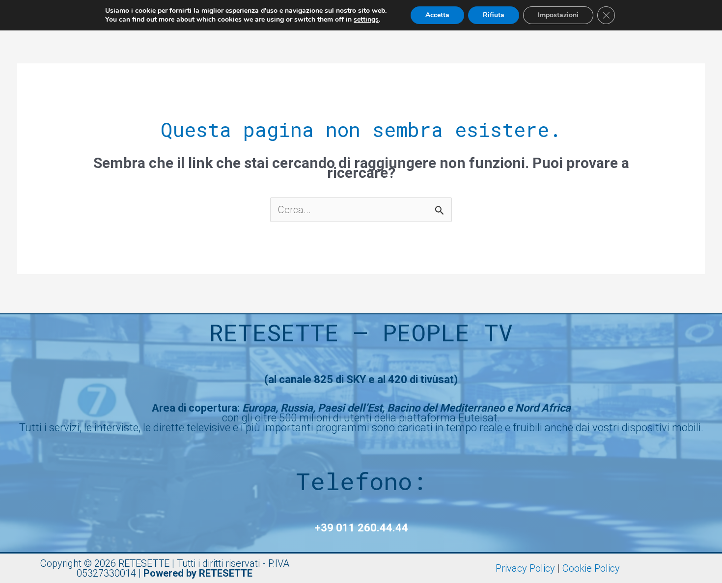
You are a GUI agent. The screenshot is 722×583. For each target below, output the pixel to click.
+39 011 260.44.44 (361, 528)
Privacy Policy (525, 568)
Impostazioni (558, 15)
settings (366, 19)
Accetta (437, 15)
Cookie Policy (591, 568)
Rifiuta (493, 15)
